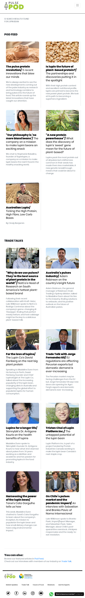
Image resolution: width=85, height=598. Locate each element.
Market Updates (12, 585)
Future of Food (38, 585)
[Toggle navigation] (77, 5)
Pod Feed (39, 559)
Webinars (51, 585)
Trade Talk (66, 561)
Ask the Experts (64, 585)
